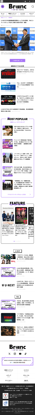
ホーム (2, 14)
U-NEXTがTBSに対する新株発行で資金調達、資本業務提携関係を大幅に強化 (17, 110)
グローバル (26, 375)
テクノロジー (8, 381)
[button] (5, 40)
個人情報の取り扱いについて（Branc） (16, 388)
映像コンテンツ (12, 14)
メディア (31, 14)
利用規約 (26, 388)
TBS (17, 297)
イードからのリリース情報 (26, 390)
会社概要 (18, 390)
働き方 (26, 381)
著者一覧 (3, 386)
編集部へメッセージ (10, 386)
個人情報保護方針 (29, 386)
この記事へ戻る (17, 60)
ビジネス (23, 14)
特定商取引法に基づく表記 (9, 390)
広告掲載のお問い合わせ (20, 386)
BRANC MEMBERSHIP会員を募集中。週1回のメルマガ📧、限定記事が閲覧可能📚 (17, 361)
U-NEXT (17, 251)
